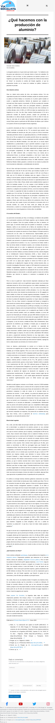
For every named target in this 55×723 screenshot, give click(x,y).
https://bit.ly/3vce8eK (36, 642)
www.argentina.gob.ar (37, 645)
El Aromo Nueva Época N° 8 (21, 620)
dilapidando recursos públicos (32, 559)
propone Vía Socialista (17, 595)
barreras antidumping (39, 413)
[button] (27, 5)
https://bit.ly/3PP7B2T (16, 647)
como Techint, (39, 562)
